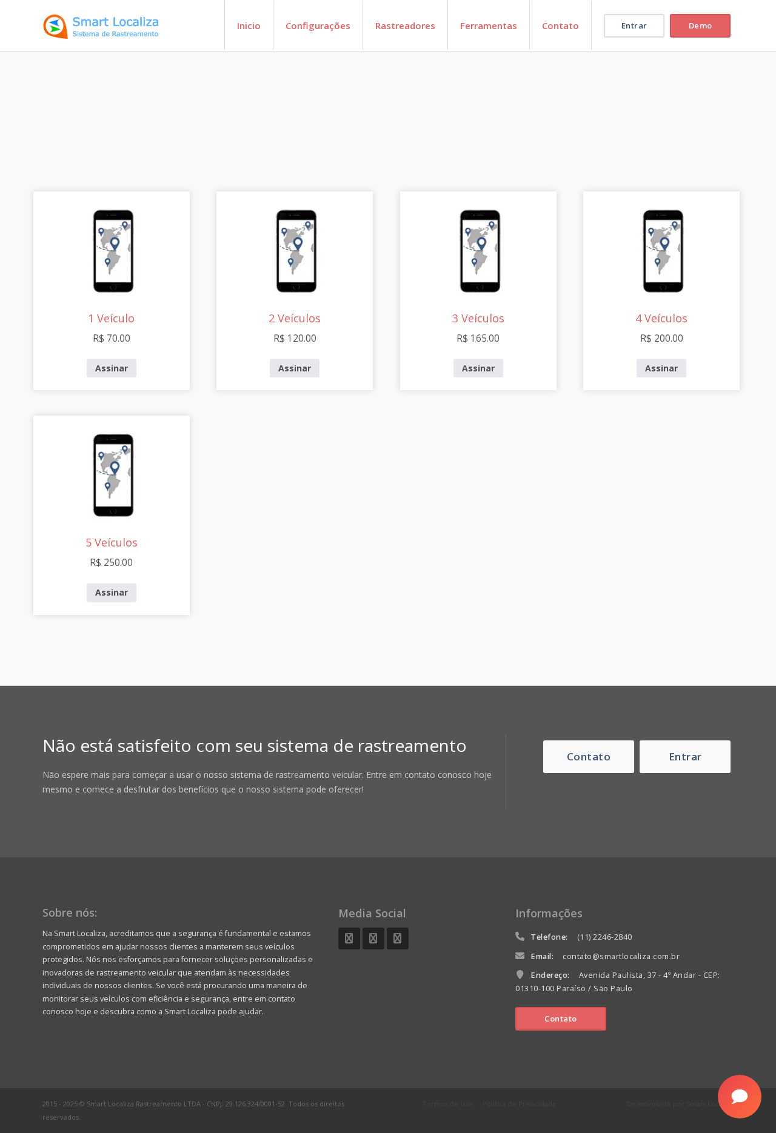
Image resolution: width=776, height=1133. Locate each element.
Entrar (634, 25)
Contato (560, 25)
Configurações (318, 25)
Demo (700, 25)
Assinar (111, 368)
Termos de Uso (447, 1103)
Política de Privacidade (520, 1103)
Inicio (249, 25)
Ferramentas (488, 25)
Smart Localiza (710, 1103)
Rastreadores (405, 25)
